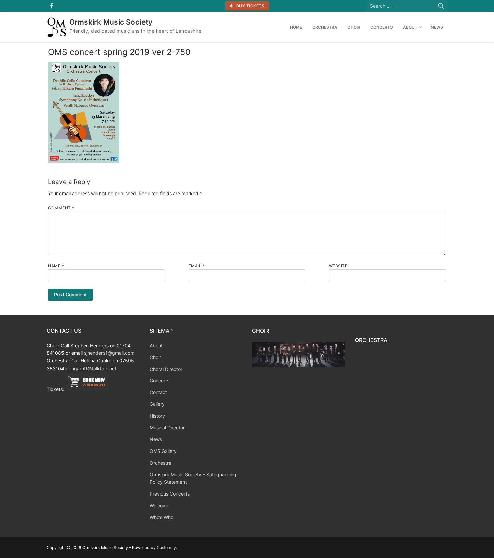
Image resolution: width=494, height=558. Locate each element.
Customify (166, 547)
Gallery (157, 404)
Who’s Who (161, 517)
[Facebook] (52, 6)
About (156, 345)
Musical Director (167, 427)
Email (197, 265)
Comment (61, 207)
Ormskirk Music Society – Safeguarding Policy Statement (193, 478)
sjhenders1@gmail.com (109, 353)
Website (338, 265)
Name (56, 265)
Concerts (159, 380)
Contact (158, 392)
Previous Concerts (170, 494)
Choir (155, 357)
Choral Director (166, 369)
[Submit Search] (441, 6)
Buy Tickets (249, 5)
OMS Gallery (163, 451)
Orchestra (160, 463)
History (157, 416)
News (156, 439)
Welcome (159, 505)
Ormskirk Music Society (111, 22)
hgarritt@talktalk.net (93, 368)
